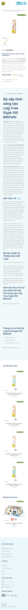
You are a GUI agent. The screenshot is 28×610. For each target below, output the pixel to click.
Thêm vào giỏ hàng (12, 519)
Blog (3, 570)
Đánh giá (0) (20, 93)
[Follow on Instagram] (5, 604)
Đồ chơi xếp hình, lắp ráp (18, 10)
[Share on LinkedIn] (11, 50)
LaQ (16, 79)
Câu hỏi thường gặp (6, 568)
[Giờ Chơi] (3, 3)
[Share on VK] (13, 50)
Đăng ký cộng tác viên (7, 556)
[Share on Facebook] (6, 50)
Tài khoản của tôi (6, 551)
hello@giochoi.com (9, 586)
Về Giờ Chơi (4, 565)
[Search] (20, 3)
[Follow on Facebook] (2, 604)
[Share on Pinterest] (9, 50)
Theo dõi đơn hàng (6, 554)
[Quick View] (15, 389)
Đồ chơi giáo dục (8, 10)
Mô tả (6, 93)
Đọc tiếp (12, 389)
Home (3, 10)
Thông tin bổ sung (12, 93)
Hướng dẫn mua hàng (7, 548)
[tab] (6, 93)
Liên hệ (3, 573)
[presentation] (4, 514)
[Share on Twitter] (8, 50)
